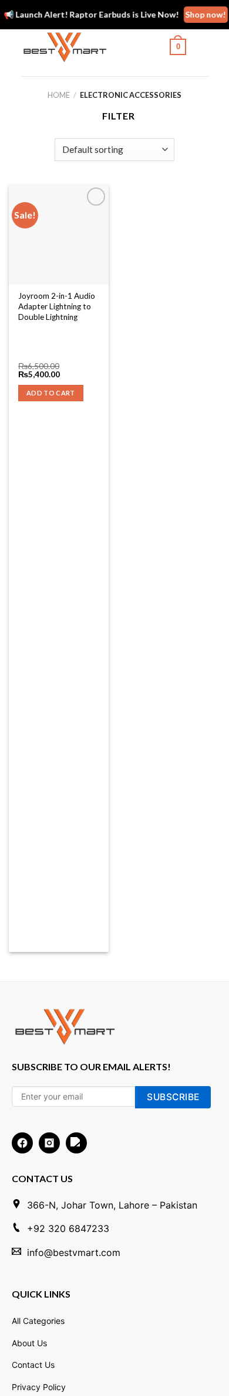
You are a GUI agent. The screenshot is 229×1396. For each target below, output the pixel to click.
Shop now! (202, 14)
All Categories (38, 1321)
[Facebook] (22, 1142)
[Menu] (201, 46)
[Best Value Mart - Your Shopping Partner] (72, 46)
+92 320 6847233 (68, 1228)
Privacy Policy (39, 1387)
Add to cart (50, 393)
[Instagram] (49, 1142)
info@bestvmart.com (73, 1252)
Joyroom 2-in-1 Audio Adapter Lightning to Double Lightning (56, 306)
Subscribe (173, 1097)
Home (59, 95)
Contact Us (33, 1365)
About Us (29, 1343)
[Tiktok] (76, 1142)
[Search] (146, 47)
